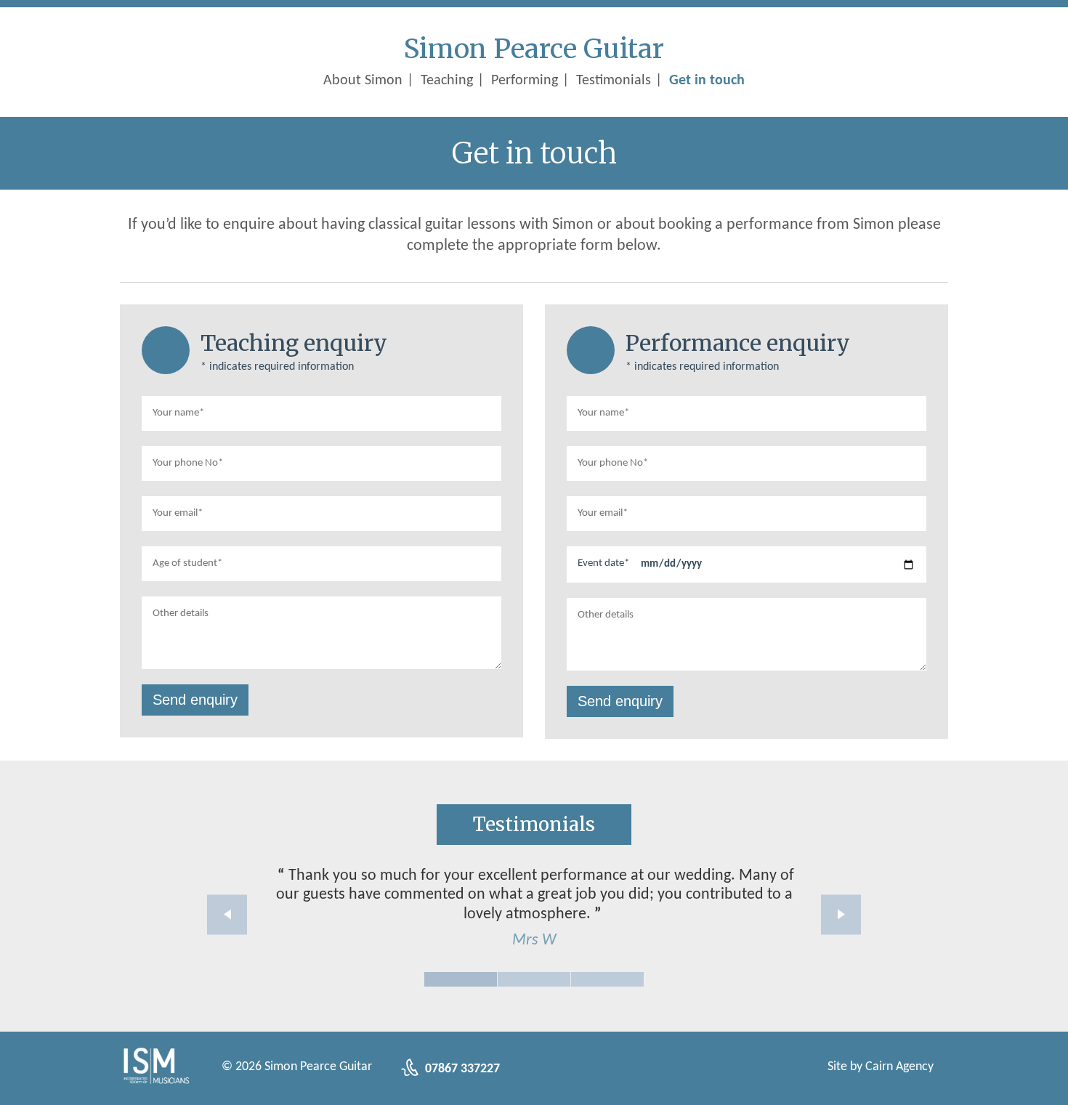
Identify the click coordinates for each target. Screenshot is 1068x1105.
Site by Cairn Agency (881, 1067)
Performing (524, 80)
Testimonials (613, 80)
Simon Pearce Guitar (534, 49)
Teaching (447, 80)
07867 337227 (461, 1069)
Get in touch (707, 80)
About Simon (362, 80)
